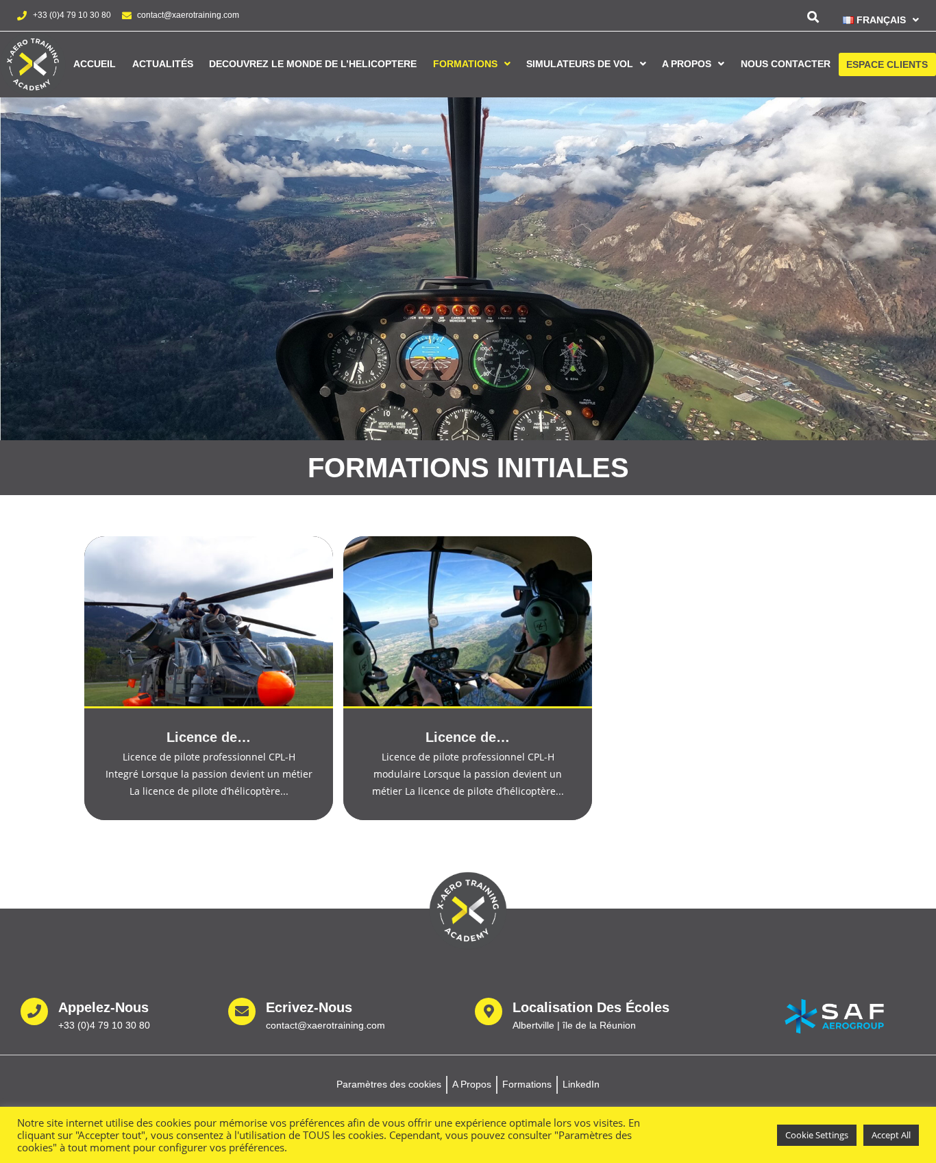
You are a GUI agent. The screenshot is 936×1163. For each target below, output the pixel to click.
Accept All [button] (891, 1135)
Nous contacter (785, 63)
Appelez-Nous (103, 1007)
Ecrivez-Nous (309, 1007)
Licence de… (209, 737)
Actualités (162, 63)
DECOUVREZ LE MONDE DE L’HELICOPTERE (313, 63)
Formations (465, 63)
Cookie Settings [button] (816, 1135)
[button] (876, 20)
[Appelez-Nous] (34, 1011)
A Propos (686, 63)
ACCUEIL (94, 63)
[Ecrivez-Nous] (242, 1011)
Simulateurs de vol (579, 63)
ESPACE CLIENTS (887, 64)
